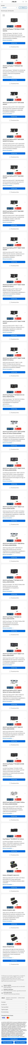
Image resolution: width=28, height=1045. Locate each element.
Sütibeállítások (14, 1039)
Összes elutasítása (7, 1042)
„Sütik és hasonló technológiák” (14, 1036)
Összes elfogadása (20, 1042)
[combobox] (9, 8)
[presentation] (16, 7)
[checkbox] (14, 47)
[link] (14, 1)
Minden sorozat (9, 999)
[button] (2, 1)
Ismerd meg (14, 43)
